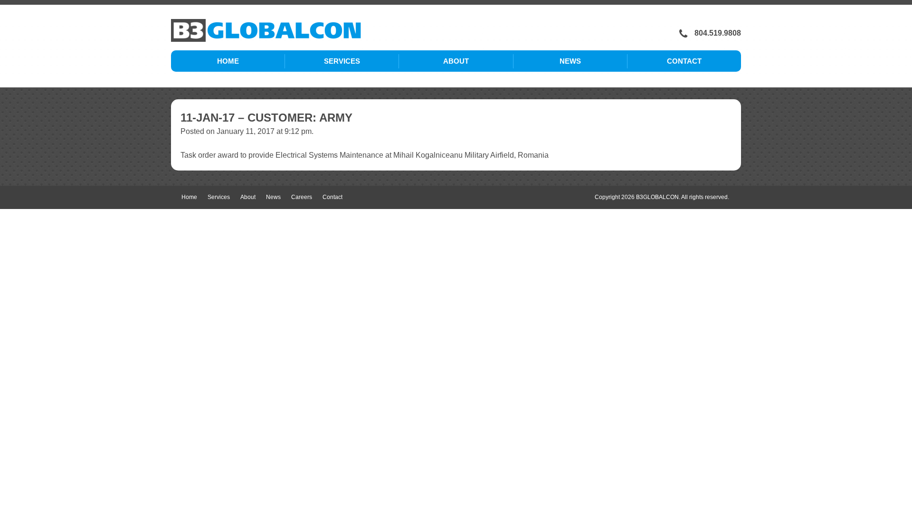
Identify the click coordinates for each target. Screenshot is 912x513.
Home (228, 61)
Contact (684, 61)
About (456, 61)
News (570, 61)
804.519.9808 (717, 33)
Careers (301, 197)
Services (342, 61)
